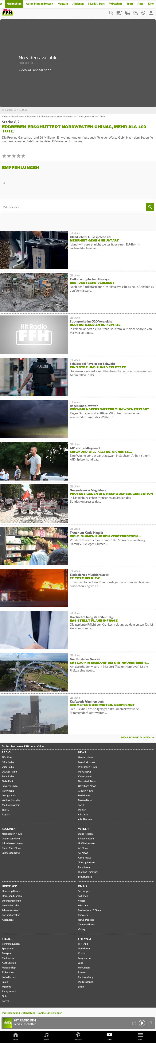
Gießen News (85, 791)
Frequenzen (84, 958)
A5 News (83, 853)
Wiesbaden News (87, 767)
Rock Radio (8, 776)
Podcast (78, 1040)
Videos (81, 901)
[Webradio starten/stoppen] (142, 1023)
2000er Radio (9, 772)
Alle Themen (85, 819)
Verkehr (84, 829)
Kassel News (85, 776)
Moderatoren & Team (89, 910)
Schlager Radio (10, 786)
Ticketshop (8, 972)
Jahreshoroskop (10, 910)
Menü (140, 1040)
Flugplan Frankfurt (88, 872)
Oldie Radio (8, 781)
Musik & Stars (96, 3)
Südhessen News (11, 853)
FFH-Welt (84, 939)
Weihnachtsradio (11, 800)
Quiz (4, 996)
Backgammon (9, 991)
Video (5, 117)
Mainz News (84, 772)
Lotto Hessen (9, 977)
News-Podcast (86, 920)
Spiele (5, 982)
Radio (6, 752)
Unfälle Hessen (86, 843)
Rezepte (6, 953)
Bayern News (85, 800)
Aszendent (8, 920)
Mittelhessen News (12, 843)
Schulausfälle (85, 877)
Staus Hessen (85, 834)
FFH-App (83, 944)
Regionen (9, 829)
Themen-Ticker (86, 924)
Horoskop (9, 886)
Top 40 (5, 810)
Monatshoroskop (11, 905)
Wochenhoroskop (11, 901)
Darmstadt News (87, 781)
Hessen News (85, 757)
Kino (151, 3)
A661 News (84, 858)
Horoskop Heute (11, 891)
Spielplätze (8, 949)
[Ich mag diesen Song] (134, 1023)
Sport (130, 3)
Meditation (8, 958)
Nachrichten (14, 3)
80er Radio (8, 762)
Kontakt (82, 953)
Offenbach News (87, 786)
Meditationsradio (11, 805)
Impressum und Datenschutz (18, 1013)
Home (15, 1040)
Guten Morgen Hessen (39, 3)
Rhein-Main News (11, 848)
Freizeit (7, 939)
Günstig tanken (86, 862)
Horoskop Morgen (12, 896)
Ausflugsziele (9, 963)
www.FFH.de (25, 746)
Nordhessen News (12, 834)
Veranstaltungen (11, 944)
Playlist (119, 11)
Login (81, 987)
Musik (46, 1040)
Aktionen (78, 3)
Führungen (84, 968)
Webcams (83, 905)
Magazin (63, 3)
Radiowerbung (85, 977)
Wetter (135, 11)
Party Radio (8, 791)
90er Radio (8, 767)
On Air (82, 886)
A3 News (83, 848)
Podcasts (83, 915)
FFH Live (7, 757)
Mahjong (6, 987)
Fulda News (84, 795)
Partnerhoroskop (11, 915)
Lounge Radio (9, 795)
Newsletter (84, 949)
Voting (81, 929)
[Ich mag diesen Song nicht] (149, 1023)
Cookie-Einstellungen (49, 1013)
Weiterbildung (85, 982)
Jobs (80, 963)
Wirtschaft (115, 3)
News (82, 752)
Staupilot (127, 11)
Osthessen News (11, 839)
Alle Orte (83, 815)
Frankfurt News (86, 762)
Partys (5, 1001)
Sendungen (84, 891)
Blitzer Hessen (86, 839)
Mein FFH (151, 11)
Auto (140, 3)
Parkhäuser (84, 867)
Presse (81, 972)
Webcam (143, 11)
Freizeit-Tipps (9, 968)
